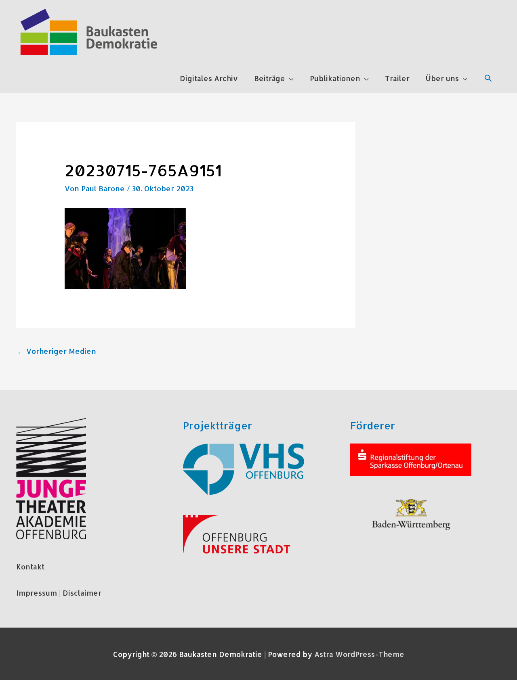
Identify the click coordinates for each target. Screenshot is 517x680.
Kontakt (30, 566)
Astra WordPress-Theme (359, 654)
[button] (488, 78)
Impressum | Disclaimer (58, 592)
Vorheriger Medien (56, 351)
